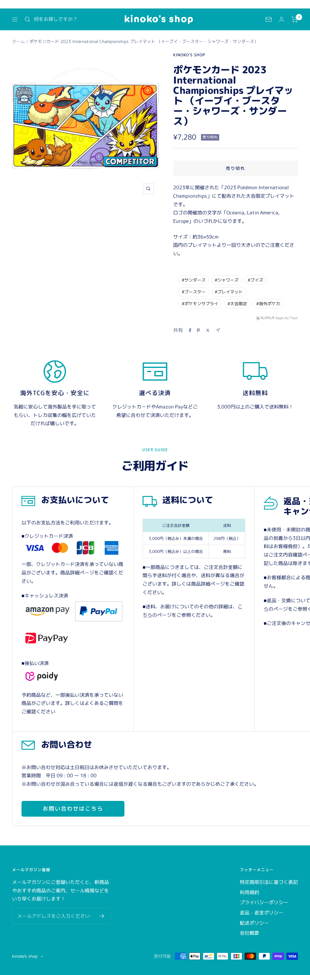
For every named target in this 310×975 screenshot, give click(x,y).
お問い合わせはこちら (73, 808)
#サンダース (194, 280)
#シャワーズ (227, 280)
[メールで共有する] (218, 330)
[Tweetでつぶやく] (207, 330)
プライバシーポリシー (264, 902)
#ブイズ (255, 280)
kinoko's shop (189, 55)
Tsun (294, 318)
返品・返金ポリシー (261, 912)
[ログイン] (281, 19)
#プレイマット (229, 292)
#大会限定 (237, 303)
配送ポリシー (254, 923)
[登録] (101, 916)
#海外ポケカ (268, 303)
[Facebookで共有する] (190, 330)
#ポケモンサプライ (200, 303)
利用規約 (249, 892)
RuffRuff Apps (272, 318)
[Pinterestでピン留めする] (198, 330)
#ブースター (194, 292)
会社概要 (249, 933)
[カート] (295, 19)
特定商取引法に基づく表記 (269, 882)
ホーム (18, 41)
